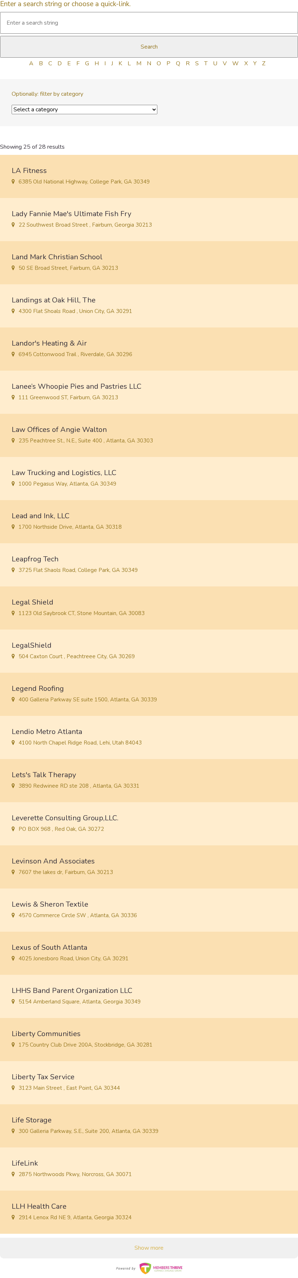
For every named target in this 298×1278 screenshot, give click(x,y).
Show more (149, 1248)
